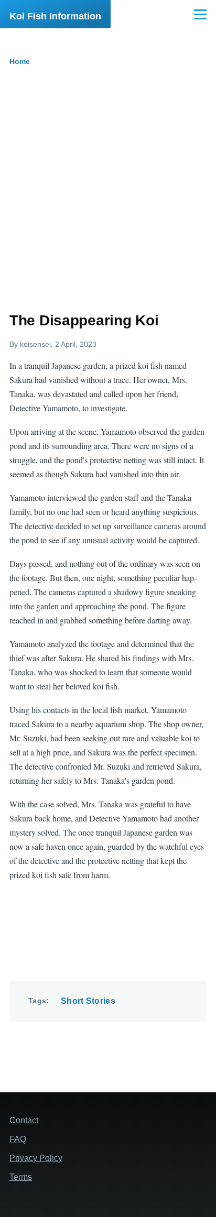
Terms (20, 1176)
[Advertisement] (108, 198)
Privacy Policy (35, 1158)
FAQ (17, 1139)
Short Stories (88, 1000)
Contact (23, 1120)
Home (19, 61)
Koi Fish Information (55, 16)
